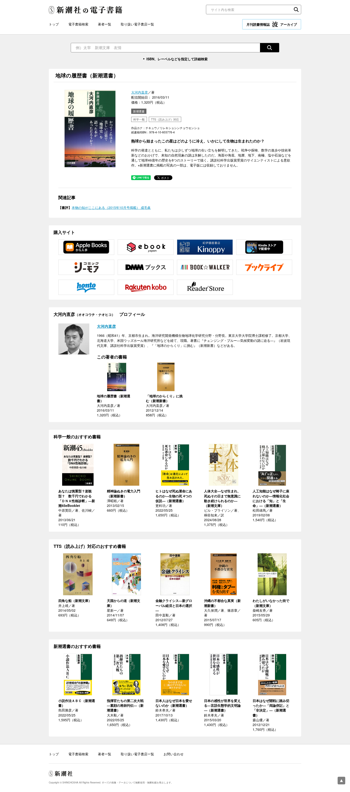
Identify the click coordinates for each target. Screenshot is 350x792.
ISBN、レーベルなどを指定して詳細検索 (177, 58)
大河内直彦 (139, 92)
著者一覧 (104, 24)
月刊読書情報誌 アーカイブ (271, 24)
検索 (296, 9)
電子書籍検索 (78, 24)
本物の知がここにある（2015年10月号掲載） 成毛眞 (111, 207)
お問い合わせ (174, 754)
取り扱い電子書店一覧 (137, 24)
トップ (54, 24)
